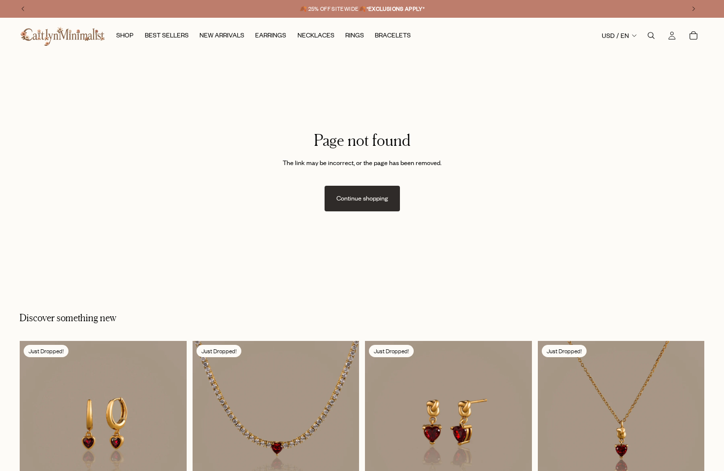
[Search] (651, 35)
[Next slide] (172, 425)
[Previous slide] (34, 425)
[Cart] (693, 35)
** (395, 9)
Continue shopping (362, 198)
